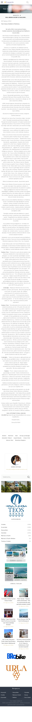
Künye (26, 695)
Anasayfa (16, 15)
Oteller (3, 524)
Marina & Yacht (6, 535)
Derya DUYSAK (16, 467)
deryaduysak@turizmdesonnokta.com (16, 469)
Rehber (15, 697)
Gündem (3, 533)
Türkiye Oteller (6, 541)
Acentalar (4, 527)
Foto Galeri (27, 697)
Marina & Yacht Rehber (8, 538)
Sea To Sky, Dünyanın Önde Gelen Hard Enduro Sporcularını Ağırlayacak (8, 641)
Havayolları (4, 530)
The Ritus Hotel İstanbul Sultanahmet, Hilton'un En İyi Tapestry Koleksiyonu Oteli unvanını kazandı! (24, 643)
